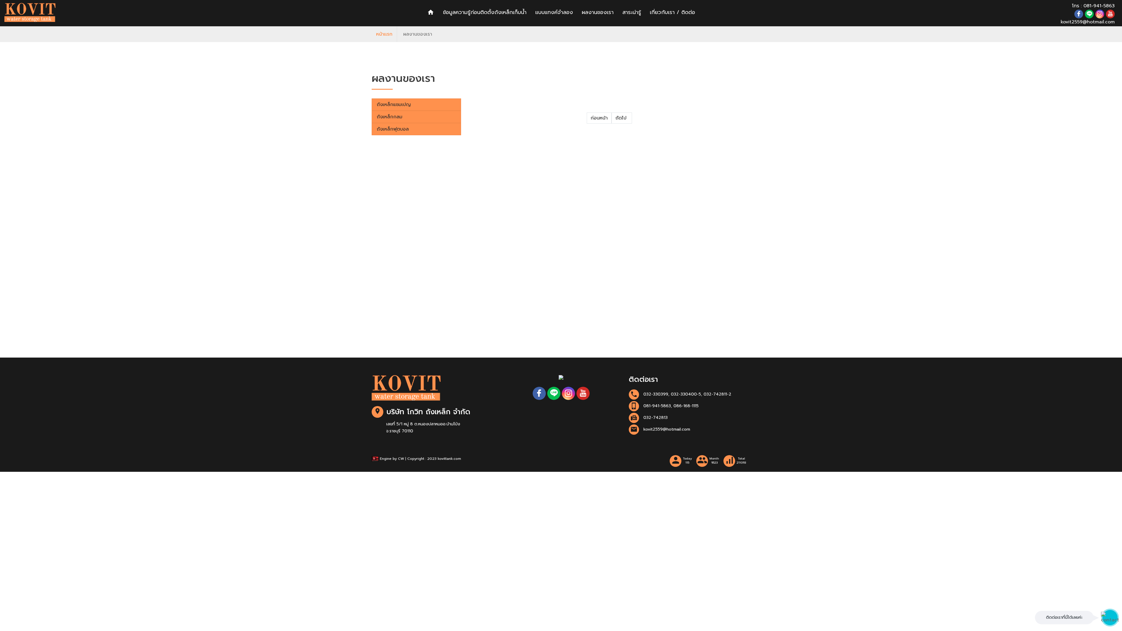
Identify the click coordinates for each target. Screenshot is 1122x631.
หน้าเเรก (384, 34)
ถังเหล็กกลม (389, 116)
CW (401, 458)
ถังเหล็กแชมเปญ (394, 104)
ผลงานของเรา (598, 12)
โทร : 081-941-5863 (1093, 6)
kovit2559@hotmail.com (1088, 22)
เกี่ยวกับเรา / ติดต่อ (672, 12)
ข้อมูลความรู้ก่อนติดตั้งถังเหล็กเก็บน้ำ (485, 12)
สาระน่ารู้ (631, 12)
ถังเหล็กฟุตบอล (393, 129)
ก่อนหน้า (599, 118)
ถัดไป (621, 118)
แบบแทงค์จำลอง (554, 12)
